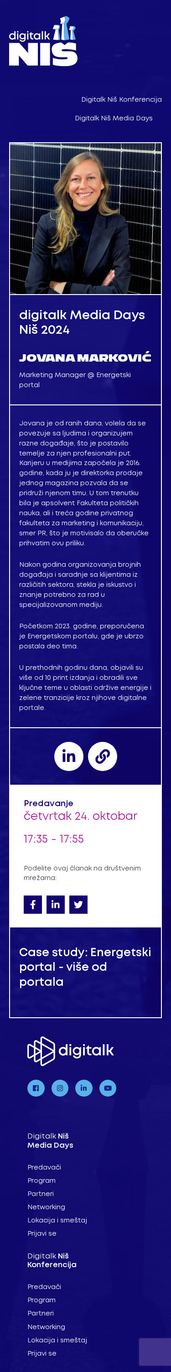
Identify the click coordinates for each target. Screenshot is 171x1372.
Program (41, 1181)
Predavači (44, 1168)
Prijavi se (42, 1234)
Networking (46, 1207)
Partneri (40, 1194)
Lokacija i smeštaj (57, 1220)
